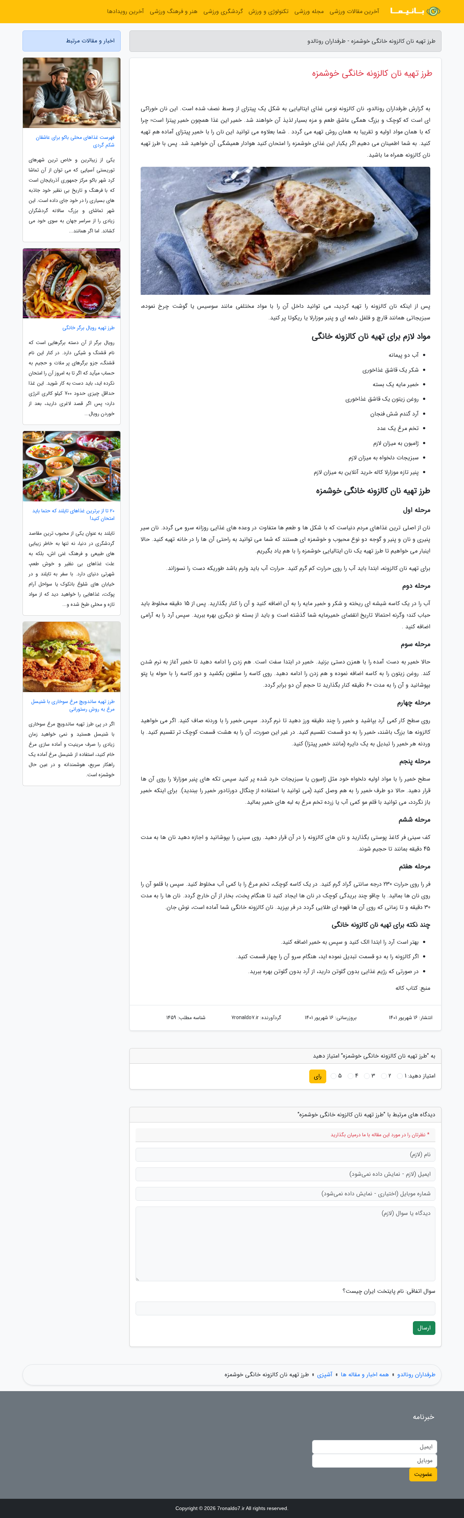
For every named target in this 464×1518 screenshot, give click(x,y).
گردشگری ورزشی (223, 11)
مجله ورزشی (309, 11)
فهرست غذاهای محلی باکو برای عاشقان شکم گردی (75, 141)
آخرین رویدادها (125, 11)
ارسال (424, 1327)
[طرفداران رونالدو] (415, 11)
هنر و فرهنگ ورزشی (174, 11)
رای (318, 1076)
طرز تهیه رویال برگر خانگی (88, 328)
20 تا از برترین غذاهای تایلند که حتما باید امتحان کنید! (73, 514)
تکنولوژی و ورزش (269, 11)
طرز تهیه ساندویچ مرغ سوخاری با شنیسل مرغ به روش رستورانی (73, 705)
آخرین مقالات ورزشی (354, 11)
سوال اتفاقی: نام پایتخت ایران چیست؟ (389, 1291)
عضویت (423, 1474)
